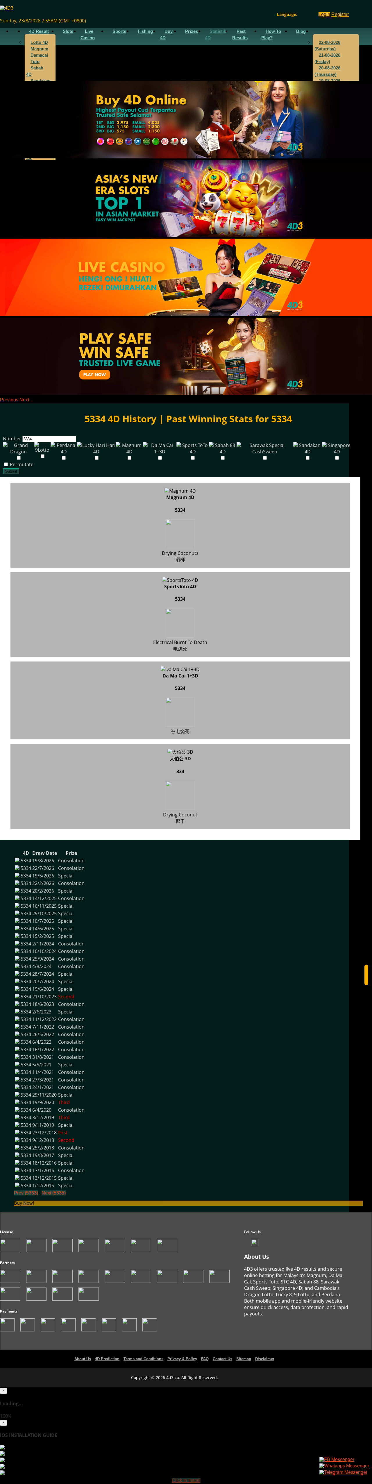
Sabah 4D (34, 71)
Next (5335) (54, 1192)
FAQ (205, 1359)
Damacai (39, 55)
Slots (68, 31)
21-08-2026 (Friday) (327, 58)
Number (12, 438)
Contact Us (222, 1359)
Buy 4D (166, 34)
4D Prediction (107, 1359)
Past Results (240, 34)
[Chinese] (306, 14)
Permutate (21, 464)
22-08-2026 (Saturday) (327, 45)
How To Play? (271, 34)
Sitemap (243, 1359)
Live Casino (88, 34)
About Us (82, 1359)
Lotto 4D (39, 42)
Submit (11, 471)
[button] (9, 399)
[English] (300, 14)
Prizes (191, 31)
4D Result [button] (39, 31)
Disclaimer (264, 1359)
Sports (119, 31)
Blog (301, 31)
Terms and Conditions (143, 1359)
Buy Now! (24, 1203)
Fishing (145, 31)
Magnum (39, 49)
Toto (35, 61)
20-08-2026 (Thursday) (327, 71)
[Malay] (312, 14)
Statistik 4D (215, 34)
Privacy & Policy (182, 1359)
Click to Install (186, 1480)
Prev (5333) (26, 1192)
